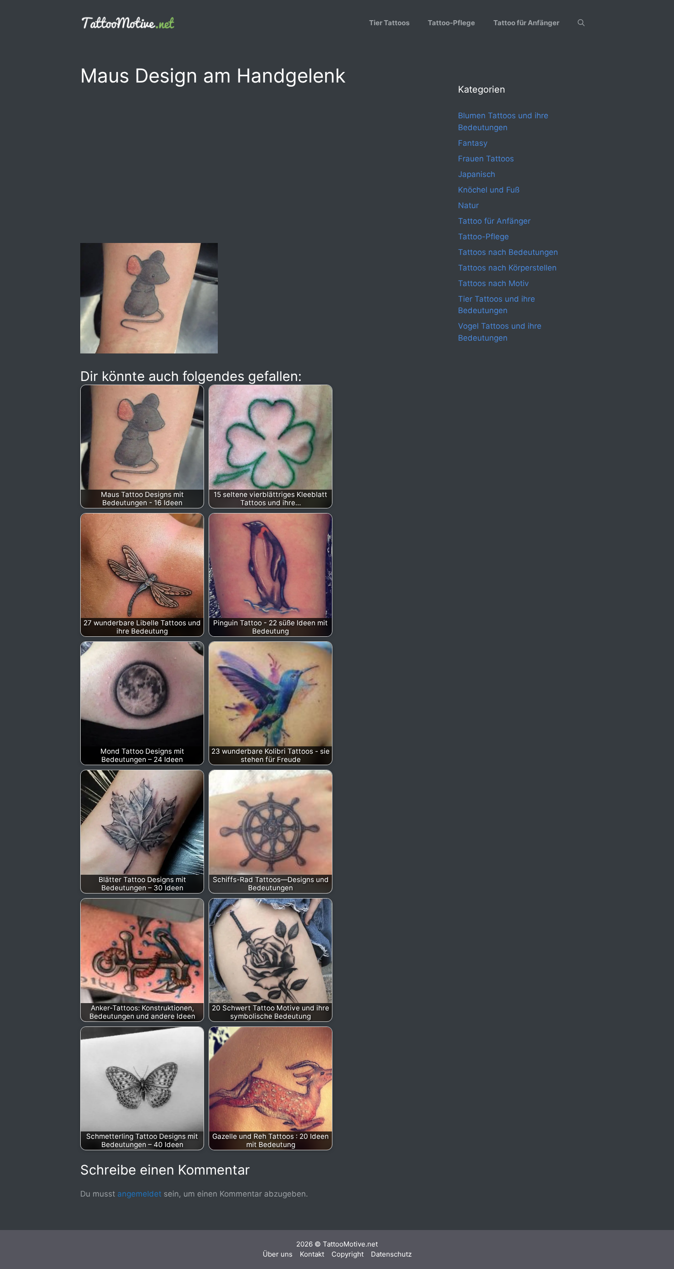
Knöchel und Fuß (488, 189)
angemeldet (139, 1193)
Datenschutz (391, 1254)
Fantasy (472, 143)
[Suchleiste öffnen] (581, 23)
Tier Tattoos (389, 22)
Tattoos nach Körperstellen (507, 267)
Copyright (347, 1254)
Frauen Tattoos (486, 158)
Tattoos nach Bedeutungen (508, 252)
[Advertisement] (250, 163)
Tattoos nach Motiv (493, 283)
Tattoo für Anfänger (526, 22)
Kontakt (312, 1254)
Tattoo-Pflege (451, 22)
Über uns (278, 1254)
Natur (468, 205)
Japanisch (476, 174)
